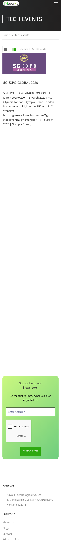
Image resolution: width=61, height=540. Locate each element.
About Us (8, 522)
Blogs (5, 528)
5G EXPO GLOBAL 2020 (20, 82)
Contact (7, 534)
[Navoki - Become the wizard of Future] (11, 3)
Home (6, 35)
